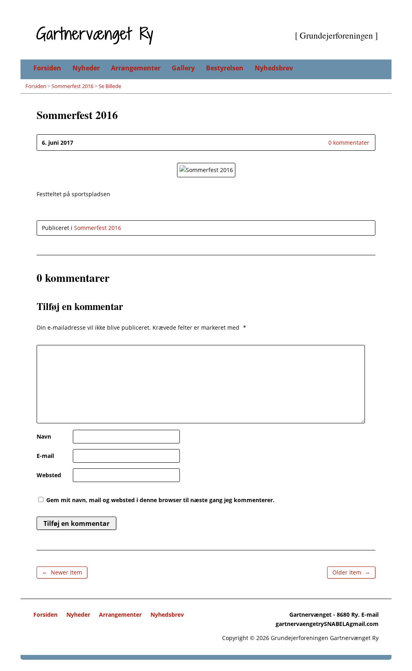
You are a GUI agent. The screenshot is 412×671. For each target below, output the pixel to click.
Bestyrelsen (224, 68)
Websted (49, 475)
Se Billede (110, 86)
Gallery (183, 68)
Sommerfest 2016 (72, 86)
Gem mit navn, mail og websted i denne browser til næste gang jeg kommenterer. (160, 500)
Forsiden (47, 68)
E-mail (45, 456)
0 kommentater (321, 142)
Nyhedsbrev (274, 68)
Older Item (351, 572)
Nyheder (86, 68)
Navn (44, 436)
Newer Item (62, 572)
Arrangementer (136, 68)
